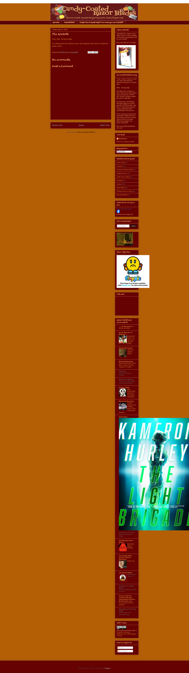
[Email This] (89, 52)
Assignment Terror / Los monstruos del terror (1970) (131, 339)
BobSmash (123, 139)
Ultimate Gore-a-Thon (124, 191)
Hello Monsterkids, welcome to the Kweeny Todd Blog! (131, 393)
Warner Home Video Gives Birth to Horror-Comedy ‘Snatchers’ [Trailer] (127, 365)
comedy (119, 166)
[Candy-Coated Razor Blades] (118, 212)
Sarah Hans (123, 417)
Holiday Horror (122, 173)
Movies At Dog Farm (126, 401)
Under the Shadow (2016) (130, 351)
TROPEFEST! (69, 22)
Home (81, 125)
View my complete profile (125, 141)
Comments (123, 651)
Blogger (107, 668)
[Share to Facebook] (95, 52)
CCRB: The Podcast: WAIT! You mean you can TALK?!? (101, 22)
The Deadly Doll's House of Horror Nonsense (125, 557)
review (119, 184)
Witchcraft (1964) (124, 328)
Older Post (105, 125)
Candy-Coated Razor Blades (124, 209)
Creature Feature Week (125, 170)
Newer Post (57, 125)
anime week (121, 162)
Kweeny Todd (124, 387)
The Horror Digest (125, 572)
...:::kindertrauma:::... (127, 326)
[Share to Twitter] (93, 52)
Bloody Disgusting (126, 361)
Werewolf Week (122, 195)
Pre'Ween (120, 180)
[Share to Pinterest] (97, 52)
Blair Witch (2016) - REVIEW (130, 546)
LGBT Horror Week (123, 177)
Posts (121, 648)
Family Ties (131, 561)
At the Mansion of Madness (125, 333)
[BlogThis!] (91, 52)
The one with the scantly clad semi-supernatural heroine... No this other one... (127, 598)
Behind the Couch (125, 348)
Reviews (56, 22)
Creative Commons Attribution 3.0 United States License (126, 634)
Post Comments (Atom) (86, 132)
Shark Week (121, 187)
